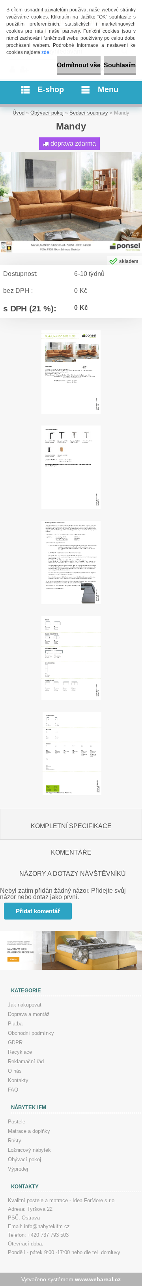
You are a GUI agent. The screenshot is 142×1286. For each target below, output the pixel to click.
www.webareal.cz (98, 1279)
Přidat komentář (38, 911)
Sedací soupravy (88, 113)
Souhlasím (120, 65)
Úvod (18, 113)
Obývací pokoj (47, 113)
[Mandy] (71, 155)
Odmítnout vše (79, 65)
